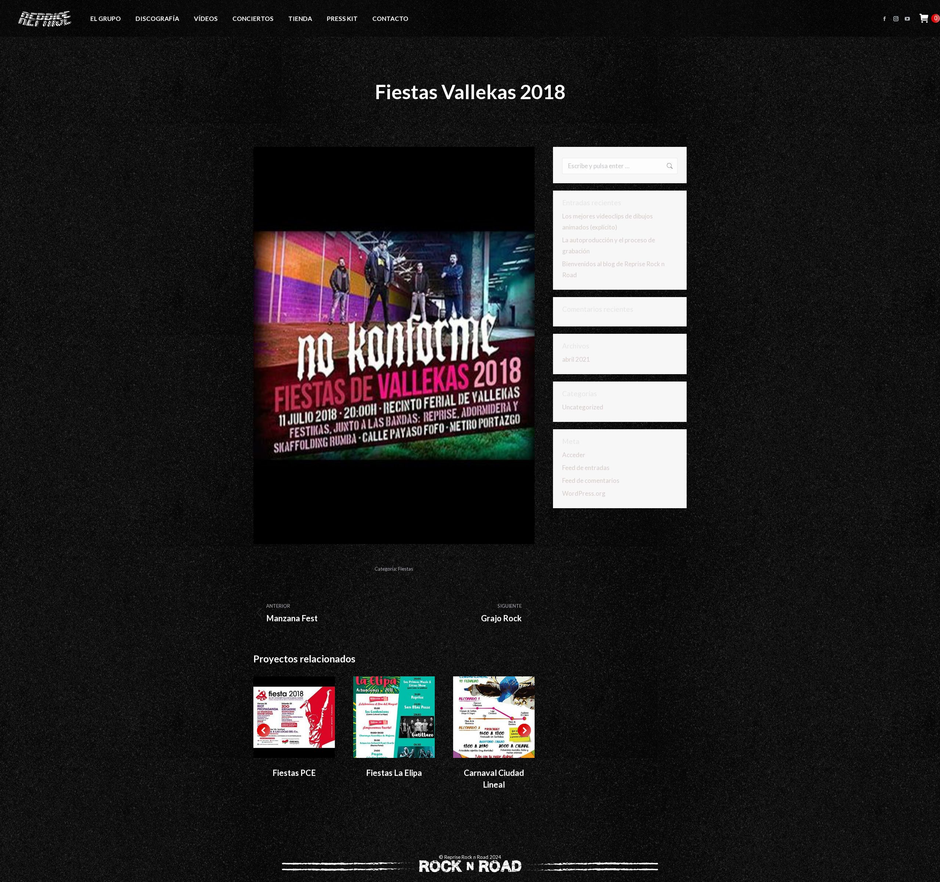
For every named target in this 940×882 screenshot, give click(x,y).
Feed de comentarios (590, 480)
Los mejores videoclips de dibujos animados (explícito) (607, 221)
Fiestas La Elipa (394, 773)
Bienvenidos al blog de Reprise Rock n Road (613, 269)
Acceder (573, 455)
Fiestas (405, 569)
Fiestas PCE (294, 773)
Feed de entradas (586, 467)
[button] (263, 730)
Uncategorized (582, 407)
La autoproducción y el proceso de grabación (608, 245)
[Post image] (294, 717)
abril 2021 (576, 359)
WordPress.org (583, 493)
